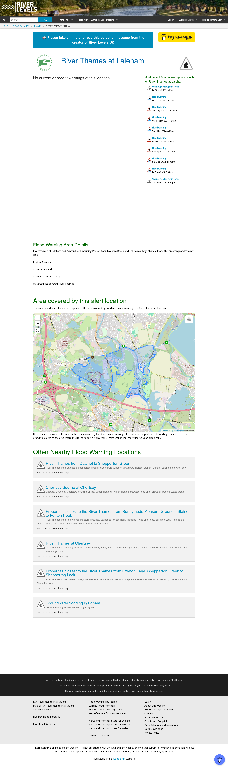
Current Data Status (100, 735)
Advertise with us (153, 717)
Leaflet (165, 430)
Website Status (186, 19)
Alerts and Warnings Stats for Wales (108, 728)
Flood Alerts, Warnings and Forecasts (96, 19)
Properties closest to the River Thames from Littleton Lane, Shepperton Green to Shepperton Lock (114, 573)
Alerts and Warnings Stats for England (110, 720)
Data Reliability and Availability (161, 725)
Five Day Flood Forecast (46, 716)
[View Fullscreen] (37, 330)
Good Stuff (119, 758)
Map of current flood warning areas (108, 713)
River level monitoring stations (49, 701)
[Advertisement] (114, 214)
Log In (171, 19)
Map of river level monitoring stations (53, 705)
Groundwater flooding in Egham (73, 603)
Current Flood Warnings (102, 705)
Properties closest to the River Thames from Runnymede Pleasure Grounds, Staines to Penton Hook (118, 513)
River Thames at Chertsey (68, 543)
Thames (37, 26)
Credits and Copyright (156, 721)
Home (5, 26)
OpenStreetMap (177, 430)
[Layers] (189, 319)
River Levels (64, 19)
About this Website (155, 705)
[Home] (3, 20)
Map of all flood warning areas (105, 709)
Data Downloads (153, 728)
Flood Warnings (21, 26)
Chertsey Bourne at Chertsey (71, 487)
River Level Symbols (44, 724)
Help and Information (212, 19)
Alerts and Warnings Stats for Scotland (110, 724)
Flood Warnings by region (103, 701)
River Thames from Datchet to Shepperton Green (88, 463)
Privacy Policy (151, 732)
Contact (148, 713)
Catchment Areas (42, 709)
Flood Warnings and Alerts (158, 709)
